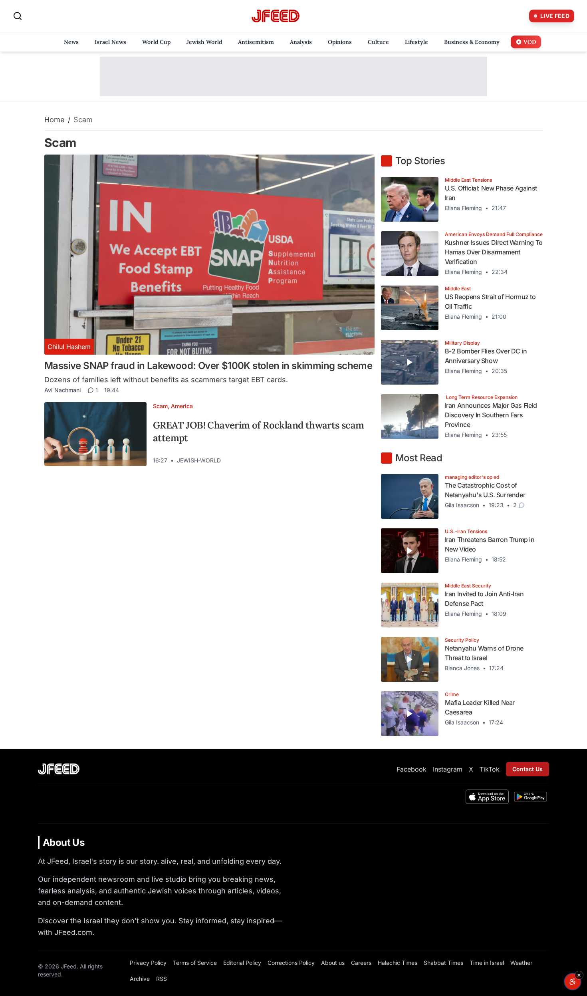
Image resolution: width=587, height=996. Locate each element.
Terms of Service (195, 962)
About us (333, 962)
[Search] (17, 16)
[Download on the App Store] (487, 797)
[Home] (275, 16)
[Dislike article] (348, 460)
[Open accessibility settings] (573, 982)
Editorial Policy (242, 962)
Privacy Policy (148, 962)
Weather (521, 962)
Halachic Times (397, 962)
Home (54, 119)
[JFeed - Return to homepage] (58, 769)
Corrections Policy (291, 962)
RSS (161, 978)
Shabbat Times (443, 962)
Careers (361, 962)
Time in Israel (487, 962)
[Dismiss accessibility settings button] (579, 975)
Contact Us (527, 769)
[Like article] (333, 460)
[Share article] (362, 460)
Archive (140, 978)
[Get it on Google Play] (530, 797)
